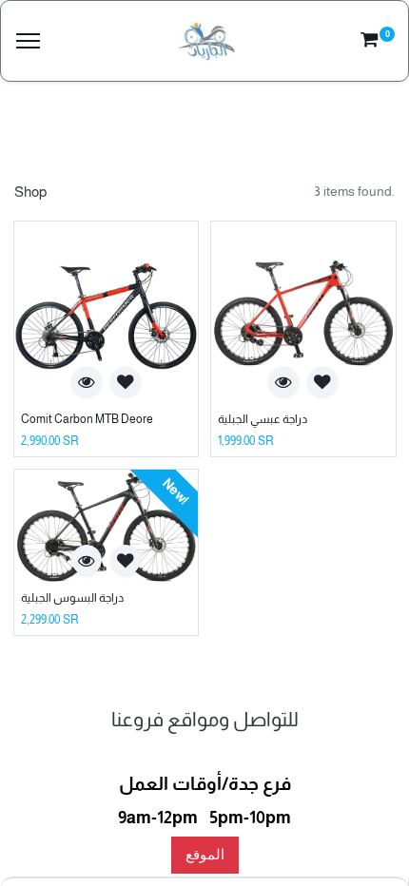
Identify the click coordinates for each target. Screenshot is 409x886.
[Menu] (28, 41)
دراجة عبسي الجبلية (262, 419)
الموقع (204, 854)
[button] (86, 381)
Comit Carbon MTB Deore (87, 419)
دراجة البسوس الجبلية (72, 598)
